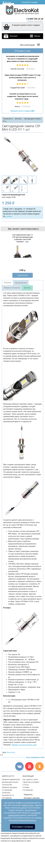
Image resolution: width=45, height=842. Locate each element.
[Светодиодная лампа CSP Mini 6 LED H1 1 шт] (21, 153)
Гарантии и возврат (31, 782)
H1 (4, 121)
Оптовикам (7, 798)
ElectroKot (11, 752)
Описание (7, 283)
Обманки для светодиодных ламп (24, 745)
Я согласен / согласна (22, 826)
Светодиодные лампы (32, 119)
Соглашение (27, 790)
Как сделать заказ (30, 779)
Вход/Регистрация (29, 2)
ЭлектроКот (7, 119)
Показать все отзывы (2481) (22, 111)
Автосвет (18, 119)
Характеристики (21, 283)
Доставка (27, 288)
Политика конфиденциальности (22, 820)
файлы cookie (28, 805)
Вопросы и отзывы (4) (12, 288)
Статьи (25, 784)
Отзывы (25, 787)
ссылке (9, 216)
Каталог (14, 36)
